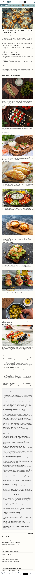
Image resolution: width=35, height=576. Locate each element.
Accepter (25, 573)
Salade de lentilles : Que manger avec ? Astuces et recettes (10, 544)
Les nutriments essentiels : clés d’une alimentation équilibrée (10, 561)
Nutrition (4, 35)
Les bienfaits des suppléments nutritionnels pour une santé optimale (12, 566)
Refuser (31, 573)
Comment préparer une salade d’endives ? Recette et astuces (10, 551)
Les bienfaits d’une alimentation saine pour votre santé (10, 559)
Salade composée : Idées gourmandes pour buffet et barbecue (12, 377)
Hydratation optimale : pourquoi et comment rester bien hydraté (11, 557)
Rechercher (30, 533)
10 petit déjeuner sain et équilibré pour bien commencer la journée (11, 540)
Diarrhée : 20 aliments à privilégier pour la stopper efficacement (11, 538)
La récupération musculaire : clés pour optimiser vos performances (11, 568)
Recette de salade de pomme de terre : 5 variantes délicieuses (11, 546)
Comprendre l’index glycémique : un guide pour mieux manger (11, 570)
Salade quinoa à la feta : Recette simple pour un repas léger (10, 549)
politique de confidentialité (17, 574)
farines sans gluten (29, 69)
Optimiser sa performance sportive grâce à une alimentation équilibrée (12, 563)
